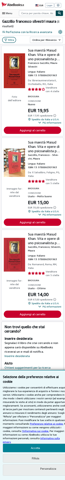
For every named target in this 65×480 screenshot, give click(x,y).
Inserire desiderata (17, 356)
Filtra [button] (11, 39)
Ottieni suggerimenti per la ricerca (28, 367)
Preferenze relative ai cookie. (46, 423)
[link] (60, 32)
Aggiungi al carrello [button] (32, 130)
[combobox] (37, 13)
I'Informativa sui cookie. (35, 430)
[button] (49, 122)
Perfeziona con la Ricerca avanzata (29, 32)
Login (49, 5)
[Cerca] (59, 13)
